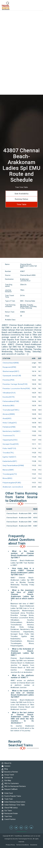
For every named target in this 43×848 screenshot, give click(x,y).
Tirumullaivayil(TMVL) (11, 410)
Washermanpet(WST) (11, 371)
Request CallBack (10, 789)
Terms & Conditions (22, 845)
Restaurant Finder (10, 813)
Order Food (8, 793)
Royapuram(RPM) (9, 367)
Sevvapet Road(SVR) (11, 444)
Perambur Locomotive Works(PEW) (16, 389)
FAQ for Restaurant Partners (14, 786)
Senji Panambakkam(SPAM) (13, 465)
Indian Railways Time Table (14, 805)
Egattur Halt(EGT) (9, 457)
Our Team (7, 810)
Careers (6, 766)
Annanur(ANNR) (9, 414)
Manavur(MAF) (8, 470)
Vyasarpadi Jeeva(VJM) (12, 376)
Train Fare (7, 816)
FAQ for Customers (11, 783)
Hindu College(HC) (10, 423)
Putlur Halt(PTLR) (9, 448)
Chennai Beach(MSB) (11, 363)
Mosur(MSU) (7, 478)
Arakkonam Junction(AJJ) (13, 487)
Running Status (21, 199)
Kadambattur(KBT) (10, 461)
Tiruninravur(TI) (9, 436)
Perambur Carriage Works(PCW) (15, 384)
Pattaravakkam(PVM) (11, 401)
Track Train (8, 799)
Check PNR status (10, 808)
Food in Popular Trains (12, 796)
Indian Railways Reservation (14, 802)
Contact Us (8, 777)
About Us (7, 763)
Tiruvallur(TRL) (8, 453)
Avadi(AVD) (7, 418)
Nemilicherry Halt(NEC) (11, 431)
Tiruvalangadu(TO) (10, 474)
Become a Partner (10, 772)
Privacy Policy (10, 845)
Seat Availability (22, 193)
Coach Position (9, 819)
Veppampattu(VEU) (10, 440)
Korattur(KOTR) (9, 397)
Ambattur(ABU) (8, 406)
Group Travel (8, 775)
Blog (5, 769)
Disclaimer (33, 845)
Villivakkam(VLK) (9, 393)
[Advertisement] (21, 21)
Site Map (7, 780)
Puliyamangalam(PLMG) (12, 483)
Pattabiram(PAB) (9, 427)
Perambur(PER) (8, 380)
